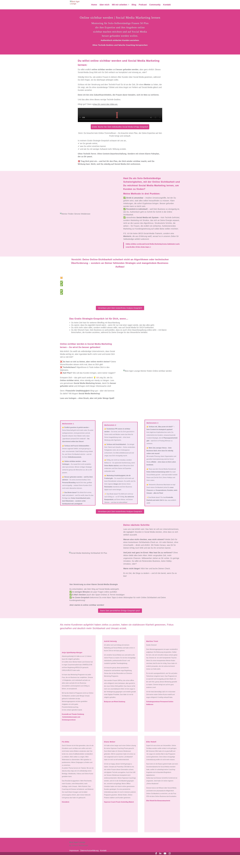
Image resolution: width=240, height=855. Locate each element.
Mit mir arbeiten (119, 5)
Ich (97, 378)
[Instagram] (170, 853)
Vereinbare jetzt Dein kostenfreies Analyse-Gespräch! (120, 308)
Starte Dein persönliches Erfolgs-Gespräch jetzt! (120, 611)
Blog (134, 5)
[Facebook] (156, 853)
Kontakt (167, 5)
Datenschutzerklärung (89, 850)
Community (154, 5)
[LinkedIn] (160, 853)
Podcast (143, 5)
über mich (104, 5)
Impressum (74, 850)
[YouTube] (165, 853)
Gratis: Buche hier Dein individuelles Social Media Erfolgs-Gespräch (120, 127)
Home (94, 5)
